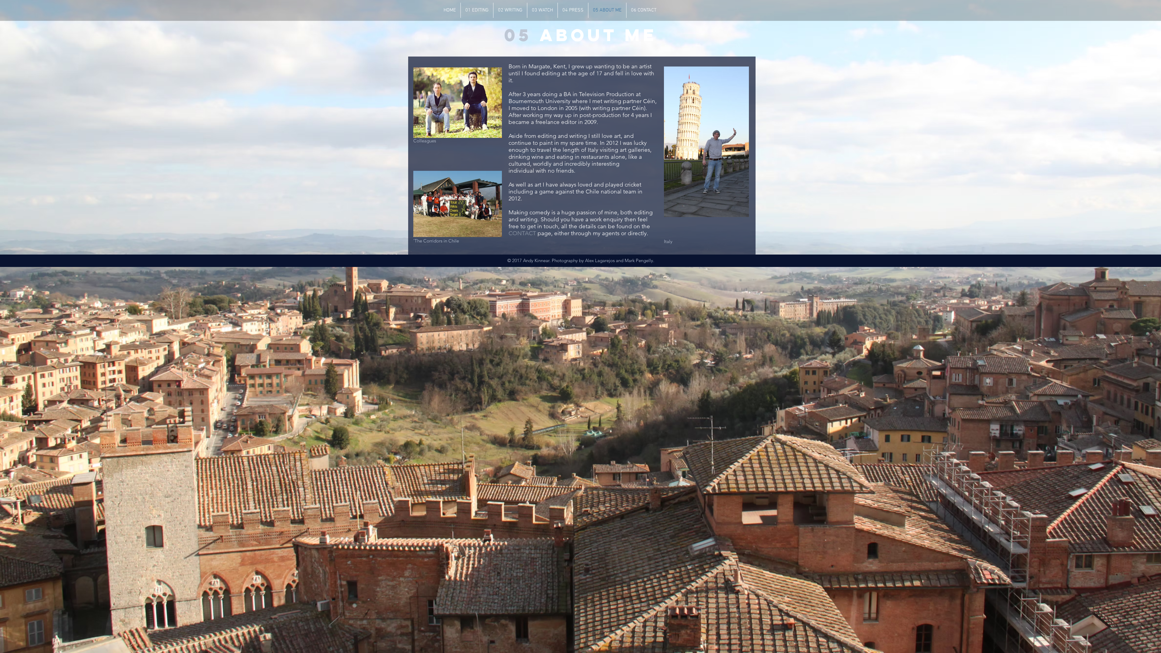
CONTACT (522, 233)
